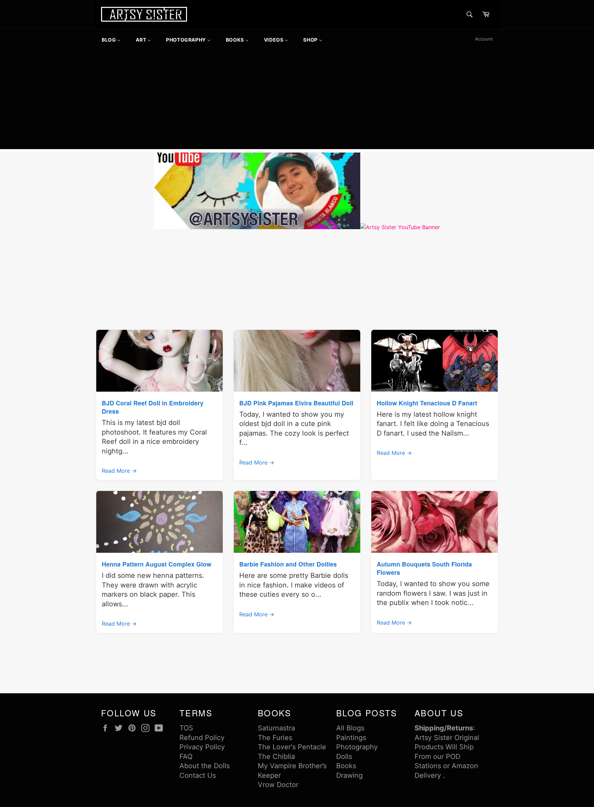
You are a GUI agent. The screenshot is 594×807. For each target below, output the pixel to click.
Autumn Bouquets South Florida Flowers (424, 568)
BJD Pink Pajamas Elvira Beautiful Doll (296, 403)
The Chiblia (276, 756)
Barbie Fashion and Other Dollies (288, 564)
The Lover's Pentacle (292, 747)
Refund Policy (201, 737)
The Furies (275, 737)
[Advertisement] (297, 101)
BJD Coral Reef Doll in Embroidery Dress (153, 407)
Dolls (344, 756)
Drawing (349, 775)
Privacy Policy (202, 747)
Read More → (119, 470)
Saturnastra (276, 728)
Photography (357, 747)
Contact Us (197, 775)
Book (344, 766)
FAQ (185, 756)
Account (484, 39)
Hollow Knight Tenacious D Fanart (427, 403)
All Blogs (350, 728)
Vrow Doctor (278, 785)
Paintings (351, 737)
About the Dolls (204, 766)
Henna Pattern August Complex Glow (156, 564)
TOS (186, 728)
